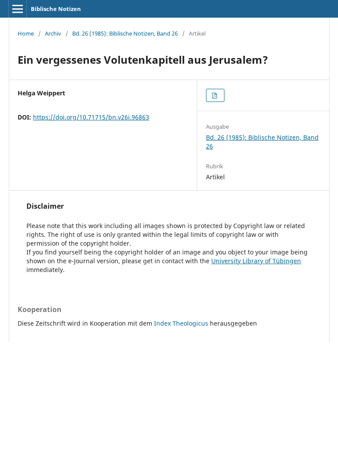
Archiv (53, 33)
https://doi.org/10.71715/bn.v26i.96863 (91, 117)
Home (26, 33)
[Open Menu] (17, 9)
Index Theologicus (182, 323)
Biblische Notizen (56, 9)
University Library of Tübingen (256, 261)
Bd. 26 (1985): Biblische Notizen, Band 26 (125, 33)
